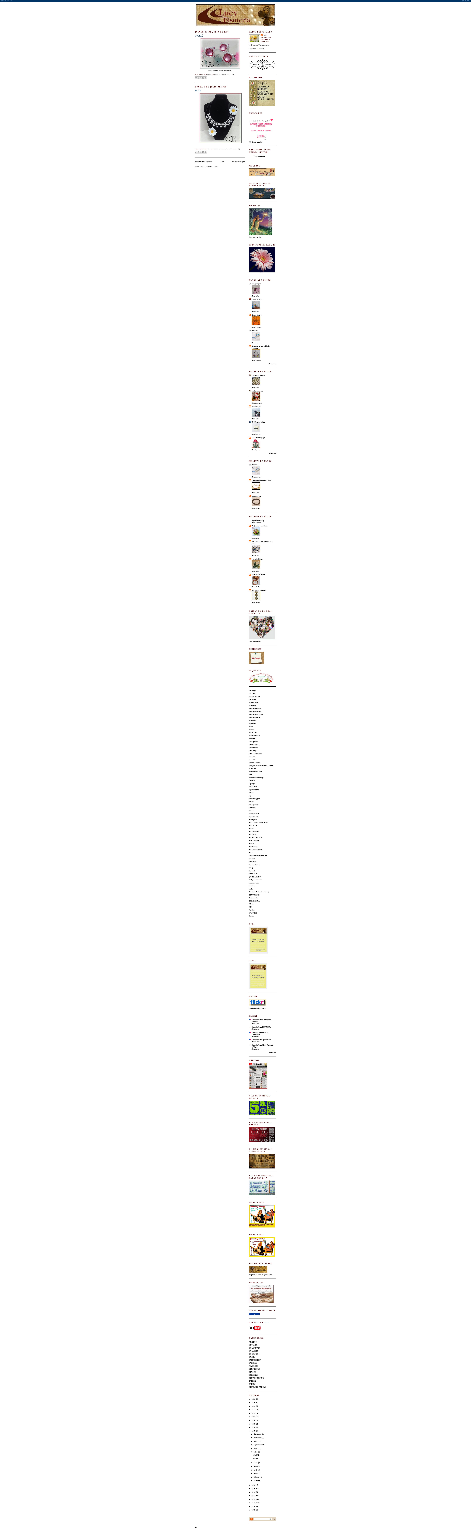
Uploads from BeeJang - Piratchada (260, 1033)
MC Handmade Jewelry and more (262, 542)
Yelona (251, 916)
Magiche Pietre (257, 559)
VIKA (251, 903)
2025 (254, 1402)
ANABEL (252, 693)
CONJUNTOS (254, 1354)
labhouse (252, 807)
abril (256, 1470)
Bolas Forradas (254, 735)
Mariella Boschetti (225, 70)
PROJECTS (253, 873)
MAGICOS (253, 825)
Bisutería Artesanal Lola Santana (261, 347)
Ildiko (251, 792)
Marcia (251, 828)
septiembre (258, 1444)
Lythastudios (253, 816)
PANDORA (253, 861)
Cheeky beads (254, 744)
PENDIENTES (254, 1369)
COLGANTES (254, 1348)
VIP (250, 907)
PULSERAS (253, 1375)
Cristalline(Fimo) (255, 753)
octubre (257, 1441)
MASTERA (253, 834)
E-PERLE (252, 768)
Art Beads (252, 699)
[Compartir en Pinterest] (205, 77)
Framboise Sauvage (256, 777)
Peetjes (251, 867)
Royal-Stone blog (258, 520)
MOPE (251, 843)
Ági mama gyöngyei (259, 590)
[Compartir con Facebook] (203, 77)
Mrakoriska (253, 846)
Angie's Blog (256, 496)
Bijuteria (252, 723)
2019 (254, 1424)
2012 (254, 1499)
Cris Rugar (253, 750)
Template (465, 1)
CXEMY (252, 759)
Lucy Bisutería (259, 156)
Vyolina (252, 910)
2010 (254, 1506)
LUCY (265, 35)
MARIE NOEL (254, 831)
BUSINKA (253, 738)
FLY (250, 774)
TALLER (252, 1381)
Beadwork (252, 720)
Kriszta (251, 801)
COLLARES (253, 1351)
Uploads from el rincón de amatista (261, 1020)
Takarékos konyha (258, 375)
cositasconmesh (257, 391)
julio (256, 1452)
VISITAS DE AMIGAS (257, 1387)
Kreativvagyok (254, 798)
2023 (254, 1409)
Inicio (222, 161)
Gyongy (252, 783)
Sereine (251, 885)
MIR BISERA (254, 840)
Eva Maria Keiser (255, 771)
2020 (254, 1420)
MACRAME (253, 1366)
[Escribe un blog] (198, 77)
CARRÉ (199, 35)
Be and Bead (253, 702)
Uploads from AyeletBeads (261, 1039)
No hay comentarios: (228, 149)
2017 (254, 1431)
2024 (254, 1406)
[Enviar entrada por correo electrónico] (233, 74)
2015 (254, 1488)
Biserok (252, 729)
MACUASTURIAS (258, 574)
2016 (254, 1485)
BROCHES (253, 1345)
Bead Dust (253, 705)
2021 (254, 1416)
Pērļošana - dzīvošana (260, 525)
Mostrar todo (272, 364)
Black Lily (253, 732)
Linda (251, 810)
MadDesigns (256, 406)
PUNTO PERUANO (256, 1378)
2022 (254, 1413)
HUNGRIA (253, 786)
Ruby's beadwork (255, 879)
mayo (256, 1466)
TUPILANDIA (254, 901)
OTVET (252, 858)
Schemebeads (254, 883)
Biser (251, 726)
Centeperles (253, 741)
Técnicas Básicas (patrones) (259, 891)
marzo (256, 1473)
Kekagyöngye (256, 315)
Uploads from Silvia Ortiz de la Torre (262, 1046)
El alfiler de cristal (258, 422)
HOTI (198, 90)
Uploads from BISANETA (261, 1027)
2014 (254, 1492)
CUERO (252, 1357)
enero (256, 1480)
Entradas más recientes (203, 161)
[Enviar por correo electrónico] (196, 77)
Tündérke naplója (258, 437)
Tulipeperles (253, 897)
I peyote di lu (254, 789)
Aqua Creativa (254, 696)
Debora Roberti (255, 762)
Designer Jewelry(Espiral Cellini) (261, 765)
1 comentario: (225, 74)
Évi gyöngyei (256, 283)
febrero (257, 1477)
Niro (250, 852)
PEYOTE (252, 1372)
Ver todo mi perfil (256, 48)
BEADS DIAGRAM (256, 714)
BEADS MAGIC (255, 717)
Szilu (251, 889)
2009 (254, 1510)
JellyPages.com (6, 1)
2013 (254, 1495)
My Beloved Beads (255, 849)
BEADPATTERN (255, 711)
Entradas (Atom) (212, 166)
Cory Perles (253, 747)
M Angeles (253, 819)
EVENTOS (253, 1363)
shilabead (255, 330)
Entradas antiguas (238, 161)
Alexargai (252, 690)
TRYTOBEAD (254, 895)
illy (250, 795)
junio (256, 1462)
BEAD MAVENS (255, 708)
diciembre (258, 1434)
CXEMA (252, 756)
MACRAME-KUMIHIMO (258, 822)
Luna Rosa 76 (254, 813)
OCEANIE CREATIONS (258, 855)
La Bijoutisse (254, 804)
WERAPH (253, 913)
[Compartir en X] (201, 77)
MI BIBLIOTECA (255, 837)
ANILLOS (253, 1342)
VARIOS (252, 1384)
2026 (254, 1399)
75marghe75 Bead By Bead (261, 480)
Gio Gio (252, 780)
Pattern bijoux (254, 864)
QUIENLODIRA (255, 876)
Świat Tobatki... (257, 299)
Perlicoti (252, 870)
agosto (256, 1448)
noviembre (258, 1437)
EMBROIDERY (255, 1360)
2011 (254, 1502)
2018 (254, 1427)
